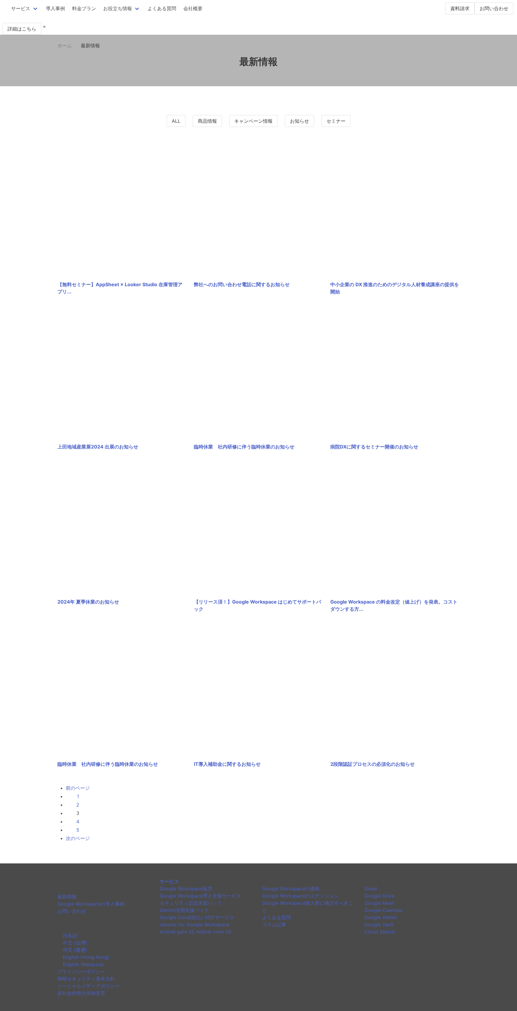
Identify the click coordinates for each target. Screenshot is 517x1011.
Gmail (370, 889)
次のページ (78, 838)
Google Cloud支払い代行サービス (197, 917)
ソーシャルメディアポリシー (88, 986)
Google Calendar (383, 910)
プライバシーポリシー (81, 971)
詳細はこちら (21, 29)
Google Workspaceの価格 (291, 889)
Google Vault (379, 924)
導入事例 (55, 8)
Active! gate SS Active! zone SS (196, 932)
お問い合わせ (494, 8)
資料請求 (459, 8)
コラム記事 (274, 924)
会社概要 (193, 8)
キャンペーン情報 (253, 121)
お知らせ (299, 121)
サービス (20, 8)
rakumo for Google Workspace (194, 924)
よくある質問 (162, 8)
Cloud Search (379, 932)
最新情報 (67, 897)
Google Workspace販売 (186, 889)
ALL (176, 121)
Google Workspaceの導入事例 (90, 904)
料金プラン (84, 8)
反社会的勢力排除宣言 (81, 993)
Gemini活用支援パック (184, 910)
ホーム (64, 45)
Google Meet (379, 903)
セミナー (336, 121)
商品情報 (207, 121)
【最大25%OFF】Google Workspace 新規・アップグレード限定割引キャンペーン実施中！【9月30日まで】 (117, 19)
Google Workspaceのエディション (300, 896)
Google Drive (379, 896)
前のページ (78, 788)
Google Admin (380, 917)
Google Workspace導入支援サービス (200, 896)
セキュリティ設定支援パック (191, 903)
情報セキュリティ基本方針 (86, 979)
